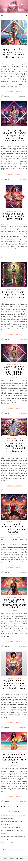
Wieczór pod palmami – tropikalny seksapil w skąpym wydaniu (14, 216)
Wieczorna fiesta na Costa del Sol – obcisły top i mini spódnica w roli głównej (14, 527)
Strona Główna (17, 858)
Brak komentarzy (23, 96)
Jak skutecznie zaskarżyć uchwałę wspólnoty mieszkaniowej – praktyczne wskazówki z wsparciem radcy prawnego (13, 846)
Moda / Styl (17, 47)
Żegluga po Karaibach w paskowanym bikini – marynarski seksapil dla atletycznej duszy (14, 53)
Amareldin (14, 4)
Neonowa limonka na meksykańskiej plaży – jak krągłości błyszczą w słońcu (14, 758)
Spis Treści (23, 858)
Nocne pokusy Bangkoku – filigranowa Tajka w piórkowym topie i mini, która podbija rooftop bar (14, 135)
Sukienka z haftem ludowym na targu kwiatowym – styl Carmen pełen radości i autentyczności (14, 445)
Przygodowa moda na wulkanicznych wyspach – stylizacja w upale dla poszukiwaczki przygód (14, 684)
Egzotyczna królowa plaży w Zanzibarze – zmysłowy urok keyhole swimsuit (14, 603)
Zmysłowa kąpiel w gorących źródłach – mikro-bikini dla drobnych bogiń (14, 370)
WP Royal (12, 858)
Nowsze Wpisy (21, 806)
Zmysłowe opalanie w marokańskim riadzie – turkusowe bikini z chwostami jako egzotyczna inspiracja (12, 830)
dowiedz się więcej (14, 91)
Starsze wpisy (6, 806)
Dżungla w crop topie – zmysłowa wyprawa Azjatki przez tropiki (14, 294)
